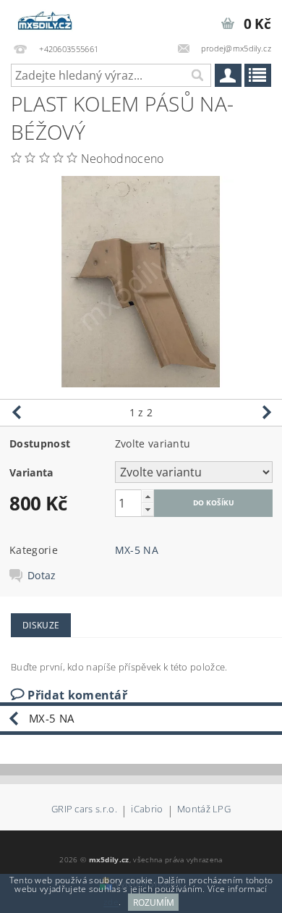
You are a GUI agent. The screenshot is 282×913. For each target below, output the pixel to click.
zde (111, 902)
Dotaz (41, 575)
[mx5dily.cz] (45, 19)
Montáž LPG (204, 809)
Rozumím (153, 902)
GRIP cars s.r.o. (84, 809)
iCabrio (147, 809)
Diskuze (40, 625)
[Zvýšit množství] (147, 496)
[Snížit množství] (147, 509)
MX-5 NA (136, 550)
